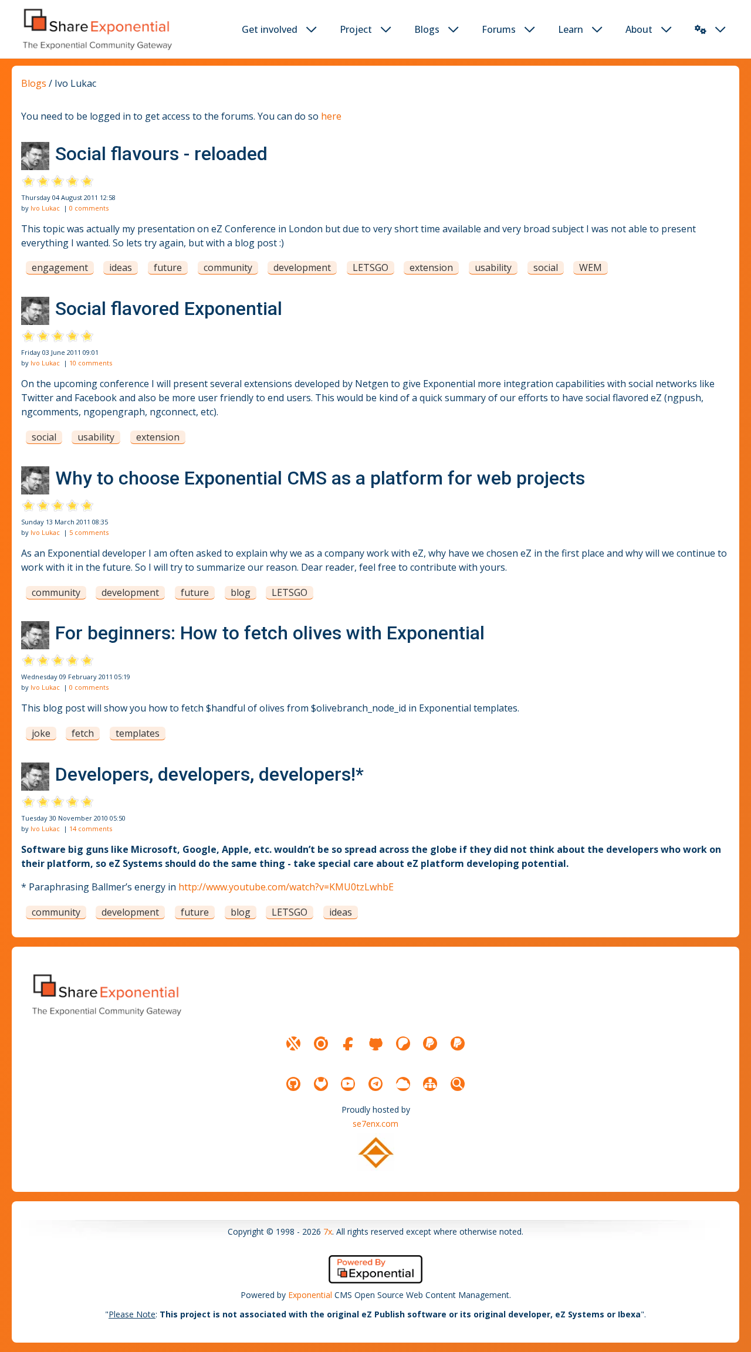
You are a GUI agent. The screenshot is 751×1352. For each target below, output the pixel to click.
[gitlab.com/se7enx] (321, 1084)
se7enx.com (375, 1123)
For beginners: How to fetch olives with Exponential (270, 633)
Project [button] (356, 29)
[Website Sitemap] (430, 1084)
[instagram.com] (321, 1043)
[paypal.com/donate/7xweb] (458, 1043)
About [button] (638, 29)
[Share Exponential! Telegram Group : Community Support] (375, 1084)
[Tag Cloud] (403, 1084)
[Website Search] (458, 1084)
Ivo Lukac (45, 208)
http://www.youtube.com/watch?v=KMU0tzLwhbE (286, 886)
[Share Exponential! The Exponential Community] (96, 29)
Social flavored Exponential (168, 308)
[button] (700, 29)
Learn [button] (570, 29)
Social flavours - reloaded (161, 154)
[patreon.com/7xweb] (403, 1043)
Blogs (33, 83)
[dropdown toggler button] (312, 29)
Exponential (310, 1294)
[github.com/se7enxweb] (293, 1084)
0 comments (89, 208)
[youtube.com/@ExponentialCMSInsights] (348, 1084)
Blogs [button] (426, 29)
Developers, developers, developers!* (209, 774)
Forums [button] (499, 29)
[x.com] (293, 1043)
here (331, 116)
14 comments (90, 828)
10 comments (90, 362)
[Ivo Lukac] (35, 156)
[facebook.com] (348, 1043)
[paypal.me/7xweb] (430, 1043)
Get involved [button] (269, 29)
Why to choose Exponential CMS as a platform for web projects (320, 478)
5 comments (89, 532)
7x (327, 1231)
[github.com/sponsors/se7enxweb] (375, 1043)
